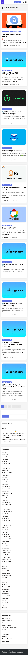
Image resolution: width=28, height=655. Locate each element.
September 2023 (7, 511)
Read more (22, 42)
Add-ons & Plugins (7, 618)
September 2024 (7, 493)
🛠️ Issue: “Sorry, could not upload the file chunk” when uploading (12, 344)
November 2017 (6, 594)
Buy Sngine (18, 2)
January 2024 (6, 502)
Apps (3, 623)
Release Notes (6, 632)
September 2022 (7, 525)
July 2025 (4, 477)
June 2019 (5, 564)
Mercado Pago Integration (12, 151)
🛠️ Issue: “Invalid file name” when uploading (12, 305)
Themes (4, 636)
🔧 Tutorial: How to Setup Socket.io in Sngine (11, 113)
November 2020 (6, 550)
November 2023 (6, 507)
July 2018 (4, 578)
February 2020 (6, 557)
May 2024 (5, 498)
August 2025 (5, 475)
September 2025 (7, 473)
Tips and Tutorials (16, 31)
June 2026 (5, 454)
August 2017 (5, 598)
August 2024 (5, 495)
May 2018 (4, 580)
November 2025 (6, 470)
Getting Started (6, 31)
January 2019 (5, 571)
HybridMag (20, 653)
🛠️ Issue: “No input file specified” (10, 74)
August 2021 (5, 541)
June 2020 (5, 555)
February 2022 (6, 537)
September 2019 (6, 562)
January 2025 (6, 486)
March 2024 (5, 500)
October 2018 (6, 573)
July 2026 (4, 452)
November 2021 (6, 539)
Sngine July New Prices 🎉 (9, 431)
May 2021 (4, 543)
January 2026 (6, 466)
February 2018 (6, 587)
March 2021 (5, 546)
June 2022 (5, 530)
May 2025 (5, 482)
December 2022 (6, 523)
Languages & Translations (9, 627)
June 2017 (5, 603)
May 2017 (4, 605)
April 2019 (4, 566)
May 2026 (5, 457)
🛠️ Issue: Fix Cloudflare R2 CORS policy (14, 188)
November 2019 (6, 559)
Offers (4, 630)
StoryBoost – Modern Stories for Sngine (13, 433)
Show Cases (5, 634)
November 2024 (6, 489)
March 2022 (5, 534)
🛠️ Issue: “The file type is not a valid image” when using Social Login (13, 387)
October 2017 (6, 596)
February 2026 (6, 464)
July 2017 (4, 600)
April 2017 (4, 607)
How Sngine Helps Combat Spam (12, 35)
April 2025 (5, 484)
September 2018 (6, 575)
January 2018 (5, 589)
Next (18, 406)
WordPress (11, 653)
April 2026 (5, 459)
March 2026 (5, 461)
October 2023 (6, 509)
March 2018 (5, 584)
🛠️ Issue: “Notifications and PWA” (12, 266)
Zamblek (6, 45)
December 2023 (6, 505)
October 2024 (6, 491)
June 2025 (5, 480)
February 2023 (6, 521)
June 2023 (5, 514)
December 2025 (6, 468)
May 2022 (4, 532)
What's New (5, 641)
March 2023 (5, 518)
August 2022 (5, 527)
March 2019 (5, 568)
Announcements (7, 620)
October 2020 (6, 552)
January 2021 (5, 548)
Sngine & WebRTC (9, 228)
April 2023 (5, 516)
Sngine (13, 651)
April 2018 (4, 582)
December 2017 (6, 591)
